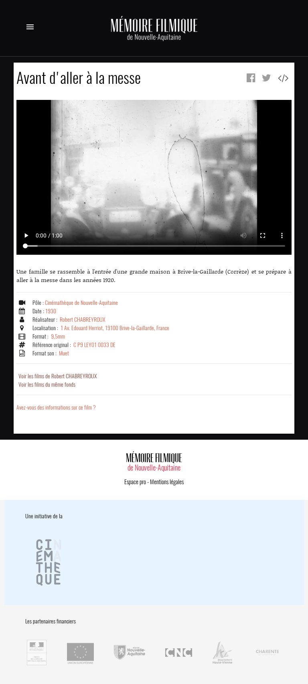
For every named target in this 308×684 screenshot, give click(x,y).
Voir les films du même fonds (46, 384)
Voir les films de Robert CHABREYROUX (57, 376)
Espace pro (135, 482)
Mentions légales (167, 482)
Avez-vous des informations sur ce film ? (56, 407)
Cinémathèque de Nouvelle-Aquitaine (81, 302)
